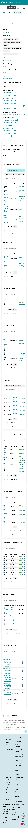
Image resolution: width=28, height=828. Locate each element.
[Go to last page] (20, 230)
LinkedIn (14, 814)
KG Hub (5, 817)
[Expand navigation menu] (26, 2)
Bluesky (14, 819)
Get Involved (16, 807)
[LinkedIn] (24, 821)
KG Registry (6, 820)
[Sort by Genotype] (11, 657)
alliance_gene (7, 79)
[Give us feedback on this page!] (25, 731)
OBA (6, 792)
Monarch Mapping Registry (5, 813)
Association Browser (18, 774)
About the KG (19, 765)
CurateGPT (18, 799)
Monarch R (18, 749)
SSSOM (17, 789)
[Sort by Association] (18, 183)
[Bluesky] (24, 824)
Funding (7, 752)
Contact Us (8, 747)
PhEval (17, 784)
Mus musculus (7, 32)
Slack (14, 809)
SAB (6, 744)
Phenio (7, 790)
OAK (16, 792)
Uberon (7, 782)
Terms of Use (18, 760)
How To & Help (19, 754)
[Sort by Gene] (8, 183)
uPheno (7, 785)
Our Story (8, 739)
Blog (13, 812)
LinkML (16, 787)
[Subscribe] (22, 816)
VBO (6, 794)
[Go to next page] (17, 230)
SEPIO (7, 799)
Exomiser (17, 782)
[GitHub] (22, 821)
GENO (7, 797)
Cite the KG (18, 763)
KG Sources (18, 768)
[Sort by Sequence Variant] (15, 605)
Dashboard (18, 770)
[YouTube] (22, 824)
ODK (16, 794)
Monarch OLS (6, 809)
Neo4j (16, 746)
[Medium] (23, 818)
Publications (9, 749)
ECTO (7, 802)
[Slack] (24, 816)
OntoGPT (17, 796)
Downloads (18, 741)
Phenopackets (19, 801)
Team (7, 742)
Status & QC (18, 751)
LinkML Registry (5, 823)
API (16, 744)
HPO (6, 787)
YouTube (15, 817)
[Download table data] (12, 233)
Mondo (7, 780)
